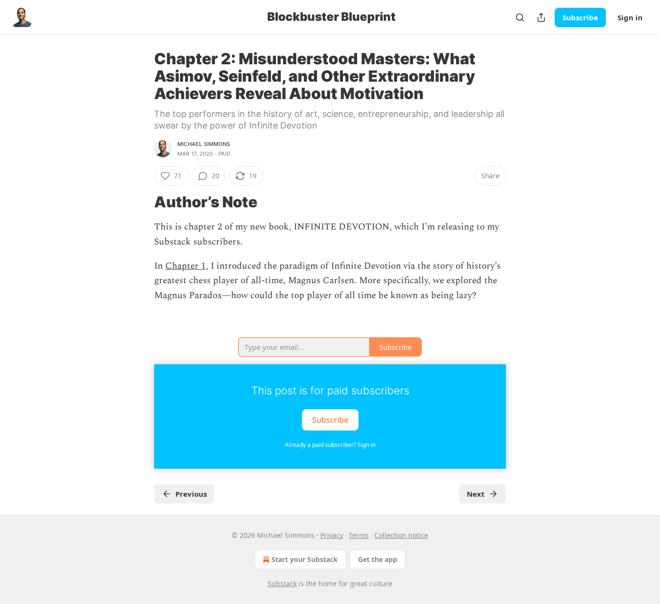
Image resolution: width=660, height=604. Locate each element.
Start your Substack (305, 559)
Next (476, 494)
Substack (282, 583)
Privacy (331, 535)
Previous (191, 494)
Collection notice (401, 535)
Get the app (377, 559)
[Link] (140, 202)
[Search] (520, 17)
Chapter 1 (185, 266)
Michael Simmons (203, 144)
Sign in (630, 17)
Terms (359, 535)
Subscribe (580, 17)
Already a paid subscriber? (330, 445)
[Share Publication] (541, 17)
